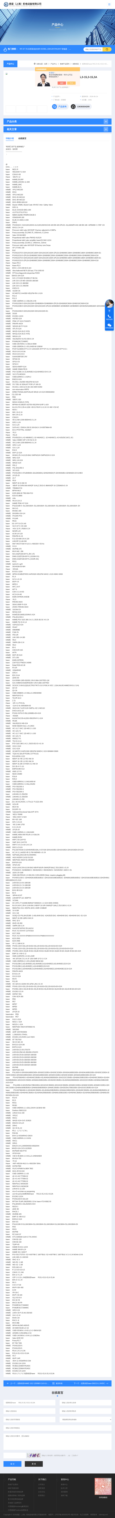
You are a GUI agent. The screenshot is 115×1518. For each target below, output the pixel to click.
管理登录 (93, 1515)
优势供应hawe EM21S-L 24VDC (93, 1383)
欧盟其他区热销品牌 (15, 1492)
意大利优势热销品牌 (15, 1499)
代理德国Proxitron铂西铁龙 (18, 1510)
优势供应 (76, 64)
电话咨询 (109, 319)
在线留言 (22, 138)
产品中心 (10, 64)
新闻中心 (64, 1484)
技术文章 (64, 1488)
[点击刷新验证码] (34, 1455)
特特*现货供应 (13, 1488)
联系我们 (41, 1495)
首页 (45, 64)
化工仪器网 (84, 1515)
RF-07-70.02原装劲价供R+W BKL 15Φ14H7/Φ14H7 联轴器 (43, 49)
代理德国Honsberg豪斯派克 (18, 1506)
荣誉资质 (41, 1488)
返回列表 (59, 1383)
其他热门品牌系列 (14, 1503)
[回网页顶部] (109, 311)
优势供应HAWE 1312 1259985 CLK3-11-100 (33, 1383)
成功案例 (64, 1492)
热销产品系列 (64, 64)
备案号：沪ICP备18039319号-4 (60, 1515)
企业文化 (41, 1492)
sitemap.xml (103, 1515)
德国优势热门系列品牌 (16, 1495)
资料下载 (64, 1495)
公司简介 (41, 1484)
